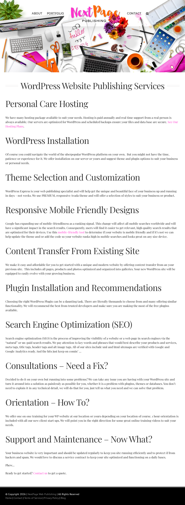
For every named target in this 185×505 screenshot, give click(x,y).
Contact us (40, 473)
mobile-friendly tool (71, 232)
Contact (18, 498)
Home (8, 498)
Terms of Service (33, 498)
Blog (63, 498)
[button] (147, 13)
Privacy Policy (51, 498)
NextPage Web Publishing (42, 494)
